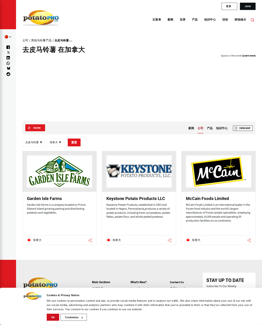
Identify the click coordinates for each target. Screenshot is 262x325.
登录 (228, 6)
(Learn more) (249, 56)
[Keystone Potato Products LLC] (139, 198)
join (248, 6)
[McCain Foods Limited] (218, 198)
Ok (53, 317)
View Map (244, 128)
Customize (71, 317)
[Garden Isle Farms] (59, 198)
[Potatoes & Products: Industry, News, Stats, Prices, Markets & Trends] (40, 19)
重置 (74, 142)
